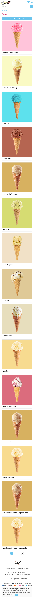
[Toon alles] (22, 553)
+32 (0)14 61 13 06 (11, 572)
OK (16, 594)
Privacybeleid (14, 579)
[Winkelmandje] (28, 2)
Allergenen (23, 579)
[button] (32, 2)
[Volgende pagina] (18, 553)
